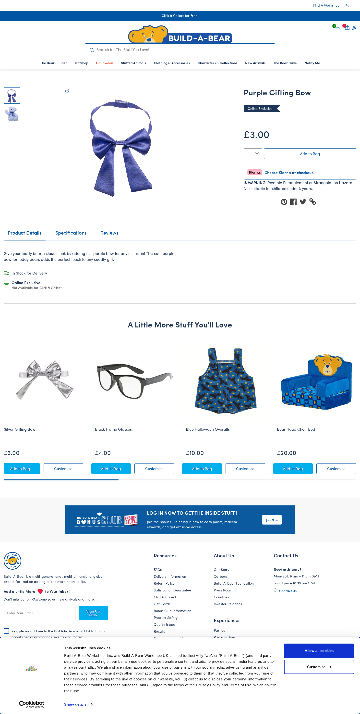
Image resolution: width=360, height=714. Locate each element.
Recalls (159, 631)
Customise (316, 666)
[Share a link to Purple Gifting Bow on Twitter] (304, 201)
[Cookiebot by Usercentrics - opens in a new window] (31, 704)
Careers (220, 576)
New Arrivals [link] (255, 62)
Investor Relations (228, 603)
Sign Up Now (93, 612)
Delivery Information (170, 576)
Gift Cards (162, 603)
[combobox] (183, 49)
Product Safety (166, 617)
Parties (219, 630)
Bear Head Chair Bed (296, 429)
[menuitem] (53, 62)
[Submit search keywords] (92, 50)
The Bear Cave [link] (285, 62)
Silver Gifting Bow (20, 429)
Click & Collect (165, 597)
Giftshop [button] (81, 62)
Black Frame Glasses (113, 429)
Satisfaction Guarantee (172, 590)
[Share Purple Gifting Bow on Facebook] (295, 201)
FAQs (158, 569)
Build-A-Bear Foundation (234, 583)
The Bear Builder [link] (53, 62)
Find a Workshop (326, 5)
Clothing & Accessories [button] (172, 62)
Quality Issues (164, 624)
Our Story (221, 569)
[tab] (71, 234)
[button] (338, 27)
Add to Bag (310, 153)
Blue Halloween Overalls (208, 429)
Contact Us (287, 590)
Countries (221, 597)
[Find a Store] (351, 5)
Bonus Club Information (172, 610)
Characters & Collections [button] (217, 62)
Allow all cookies (319, 651)
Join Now (272, 520)
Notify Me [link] (312, 62)
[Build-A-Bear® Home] (180, 34)
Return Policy (164, 583)
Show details (75, 704)
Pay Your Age (224, 637)
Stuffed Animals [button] (133, 62)
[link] (104, 62)
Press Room (223, 590)
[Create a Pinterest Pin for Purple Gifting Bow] (285, 201)
